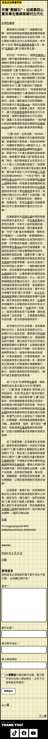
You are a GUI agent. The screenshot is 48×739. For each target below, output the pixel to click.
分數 (4, 559)
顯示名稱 (8, 628)
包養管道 (19, 112)
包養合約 (12, 179)
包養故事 (35, 220)
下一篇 (42, 716)
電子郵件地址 (10, 643)
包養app (24, 104)
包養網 (9, 48)
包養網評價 (8, 461)
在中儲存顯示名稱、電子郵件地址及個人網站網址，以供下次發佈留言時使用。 (25, 678)
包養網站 (22, 149)
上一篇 (5, 704)
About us (9, 722)
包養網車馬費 (26, 45)
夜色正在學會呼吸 (12, 2)
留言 (5, 586)
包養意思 (27, 191)
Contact (3, 722)
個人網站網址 (9, 659)
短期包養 (27, 216)
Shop (13, 722)
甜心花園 (40, 172)
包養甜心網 (8, 509)
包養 (16, 82)
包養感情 (19, 464)
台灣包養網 (8, 23)
